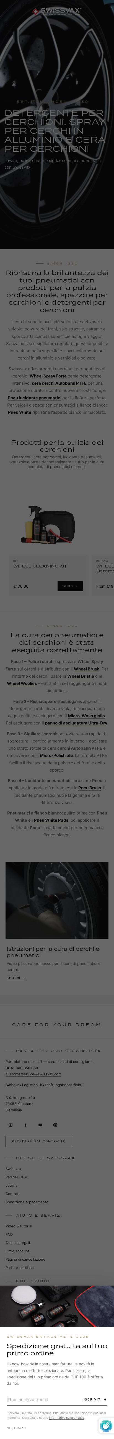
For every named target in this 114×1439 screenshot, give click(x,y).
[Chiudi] (105, 1294)
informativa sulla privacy (66, 1418)
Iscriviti (93, 1399)
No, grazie (17, 1428)
